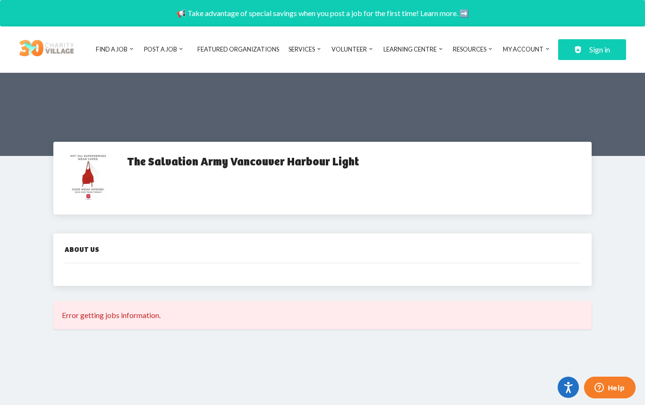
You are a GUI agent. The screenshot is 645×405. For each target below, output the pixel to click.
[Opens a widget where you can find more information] (610, 388)
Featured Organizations (238, 49)
